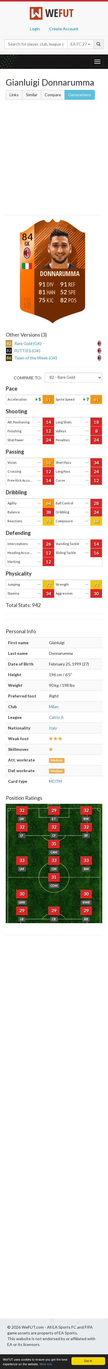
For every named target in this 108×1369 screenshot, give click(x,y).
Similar (31, 94)
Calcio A (56, 717)
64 (48, 503)
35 (53, 843)
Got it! (88, 1361)
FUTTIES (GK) (27, 350)
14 (48, 422)
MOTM (55, 781)
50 (48, 462)
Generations (79, 94)
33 (21, 860)
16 (96, 552)
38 (48, 512)
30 (96, 593)
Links (14, 94)
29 (53, 810)
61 (96, 399)
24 (48, 439)
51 (48, 399)
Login (35, 28)
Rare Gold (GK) (27, 343)
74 (48, 521)
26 (48, 543)
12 (48, 430)
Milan (53, 706)
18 (96, 422)
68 (96, 521)
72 (48, 584)
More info (46, 1364)
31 (53, 877)
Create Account (63, 28)
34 (96, 462)
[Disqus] (54, 1128)
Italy (53, 727)
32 (21, 810)
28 (96, 503)
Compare (53, 94)
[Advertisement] (54, 158)
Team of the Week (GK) (35, 357)
